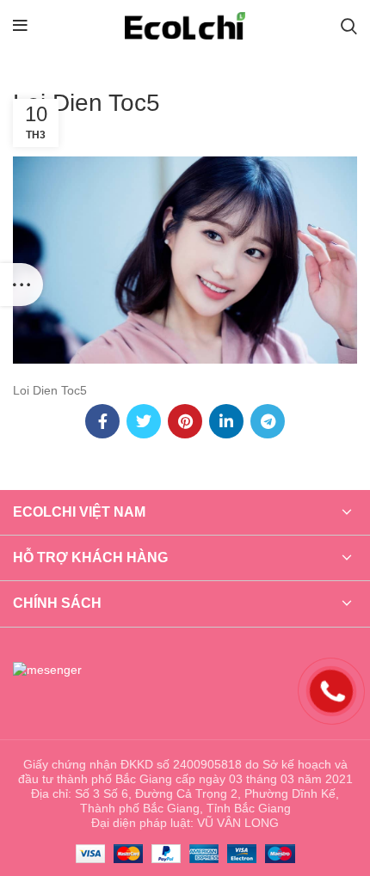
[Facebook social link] (102, 421)
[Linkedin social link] (226, 421)
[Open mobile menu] (20, 26)
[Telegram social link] (267, 421)
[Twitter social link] (143, 421)
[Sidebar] (21, 284)
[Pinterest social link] (185, 421)
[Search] (349, 26)
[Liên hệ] (331, 690)
